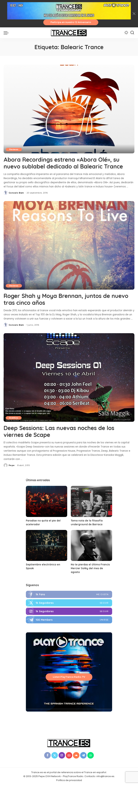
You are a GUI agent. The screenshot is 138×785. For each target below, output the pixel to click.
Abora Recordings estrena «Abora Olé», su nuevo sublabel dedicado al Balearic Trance (63, 163)
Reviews (13, 149)
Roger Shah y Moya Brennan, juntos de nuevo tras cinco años (66, 299)
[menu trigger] (7, 32)
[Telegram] (69, 619)
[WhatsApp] (90, 755)
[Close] (134, 13)
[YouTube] (69, 755)
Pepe (12, 465)
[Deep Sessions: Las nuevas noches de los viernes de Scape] (69, 377)
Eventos (13, 418)
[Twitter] (69, 602)
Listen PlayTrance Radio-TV (69, 677)
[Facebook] (69, 594)
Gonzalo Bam (16, 193)
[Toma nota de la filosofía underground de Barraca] (91, 501)
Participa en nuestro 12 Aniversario (70, 22)
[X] (54, 755)
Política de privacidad (69, 780)
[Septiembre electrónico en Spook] (46, 545)
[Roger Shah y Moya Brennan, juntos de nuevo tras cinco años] (69, 245)
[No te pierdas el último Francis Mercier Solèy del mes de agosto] (91, 545)
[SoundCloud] (76, 755)
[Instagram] (69, 611)
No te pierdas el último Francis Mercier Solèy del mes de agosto (90, 568)
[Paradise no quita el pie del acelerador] (46, 501)
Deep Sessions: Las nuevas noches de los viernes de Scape (59, 431)
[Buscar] (132, 32)
